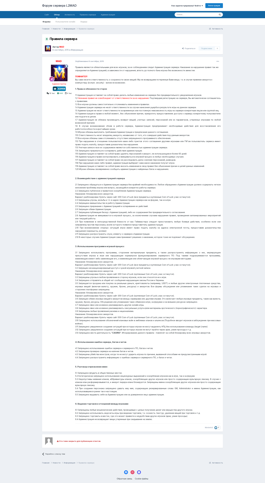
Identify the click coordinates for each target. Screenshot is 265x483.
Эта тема (209, 15)
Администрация (108, 15)
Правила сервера (88, 15)
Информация (77, 50)
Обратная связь (124, 478)
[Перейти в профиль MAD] (48, 48)
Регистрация (214, 5)
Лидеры (83, 22)
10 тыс (52, 93)
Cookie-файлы (141, 478)
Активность (70, 15)
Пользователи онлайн (65, 22)
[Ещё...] (218, 61)
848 (61, 93)
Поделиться (189, 48)
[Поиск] (220, 14)
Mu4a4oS (209, 427)
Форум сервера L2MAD (59, 5)
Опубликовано (89, 61)
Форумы (47, 22)
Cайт (47, 15)
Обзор (57, 15)
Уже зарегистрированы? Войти (186, 6)
